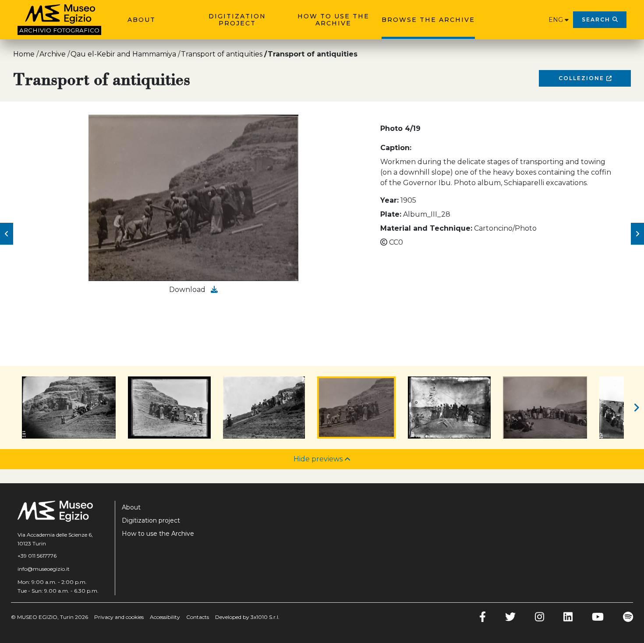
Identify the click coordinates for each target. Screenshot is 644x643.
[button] (6, 234)
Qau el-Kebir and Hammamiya (123, 54)
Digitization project (237, 20)
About (141, 19)
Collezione (582, 78)
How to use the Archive (333, 20)
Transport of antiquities (221, 54)
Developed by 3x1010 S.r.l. (247, 617)
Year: (389, 200)
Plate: (390, 214)
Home (24, 54)
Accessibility (165, 617)
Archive (52, 54)
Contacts (197, 617)
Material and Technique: (426, 228)
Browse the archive (428, 19)
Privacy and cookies (119, 617)
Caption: (395, 148)
